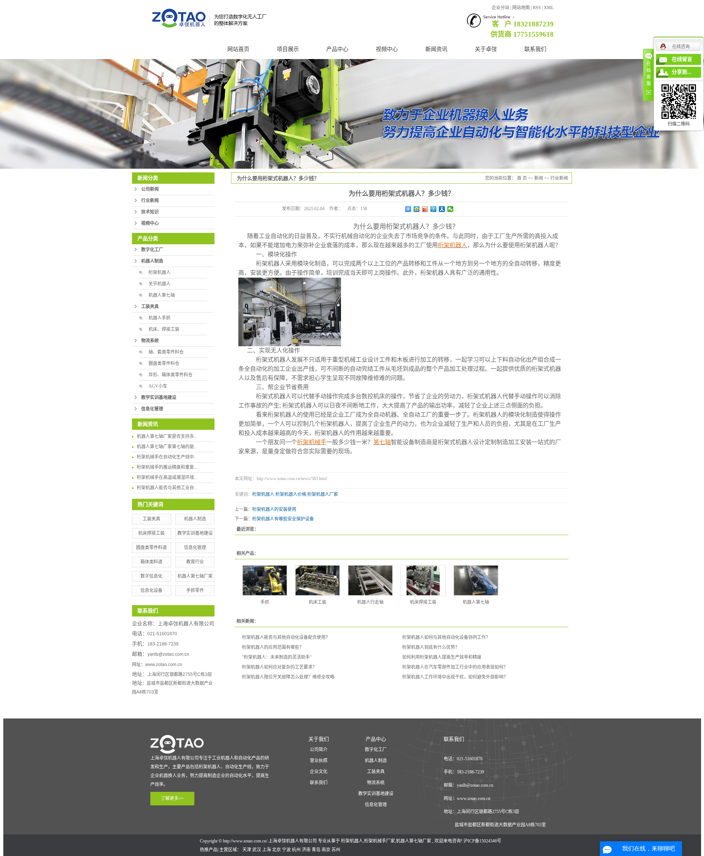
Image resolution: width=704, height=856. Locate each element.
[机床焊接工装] (423, 580)
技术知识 (150, 212)
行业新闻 (150, 200)
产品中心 (337, 49)
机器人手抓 (159, 318)
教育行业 (195, 561)
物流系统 (150, 340)
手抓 (264, 602)
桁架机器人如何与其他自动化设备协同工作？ (446, 637)
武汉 (256, 849)
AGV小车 (157, 386)
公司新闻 (150, 189)
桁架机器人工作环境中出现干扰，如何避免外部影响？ (455, 677)
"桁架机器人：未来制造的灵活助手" (277, 657)
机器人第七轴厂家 (195, 576)
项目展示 (288, 49)
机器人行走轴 (370, 602)
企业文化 (318, 771)
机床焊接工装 (151, 533)
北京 (276, 849)
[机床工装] (317, 580)
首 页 (522, 178)
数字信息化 (151, 576)
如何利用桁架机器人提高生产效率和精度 (441, 657)
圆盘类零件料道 (151, 547)
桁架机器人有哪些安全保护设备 (283, 519)
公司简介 (318, 749)
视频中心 (387, 49)
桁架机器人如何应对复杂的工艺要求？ (279, 667)
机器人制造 (152, 261)
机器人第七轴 (161, 295)
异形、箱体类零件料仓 (170, 374)
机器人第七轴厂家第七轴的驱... (167, 446)
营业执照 (318, 760)
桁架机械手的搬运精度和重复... (167, 467)
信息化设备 (151, 590)
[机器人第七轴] (476, 580)
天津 (246, 849)
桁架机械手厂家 (379, 841)
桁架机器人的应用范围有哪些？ (273, 647)
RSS (537, 7)
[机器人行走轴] (370, 580)
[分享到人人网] (442, 209)
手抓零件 (195, 590)
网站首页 (238, 49)
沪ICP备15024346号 (482, 841)
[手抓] (264, 580)
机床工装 (317, 602)
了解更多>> (172, 798)
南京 (326, 849)
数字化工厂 (152, 249)
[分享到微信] (450, 209)
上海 (266, 849)
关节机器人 (159, 283)
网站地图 (521, 7)
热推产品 (208, 849)
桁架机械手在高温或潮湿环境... (167, 477)
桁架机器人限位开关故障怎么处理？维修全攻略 (288, 677)
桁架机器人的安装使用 (274, 509)
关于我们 (318, 739)
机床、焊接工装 (163, 329)
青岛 (316, 849)
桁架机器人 (159, 272)
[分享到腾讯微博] (433, 209)
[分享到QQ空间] (417, 209)
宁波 (286, 849)
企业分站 (500, 7)
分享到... (682, 72)
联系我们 (535, 49)
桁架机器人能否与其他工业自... (167, 487)
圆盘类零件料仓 (163, 363)
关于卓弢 (486, 49)
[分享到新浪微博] (425, 209)
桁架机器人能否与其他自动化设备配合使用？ (286, 637)
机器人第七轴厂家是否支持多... (167, 436)
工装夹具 (150, 306)
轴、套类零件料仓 (166, 352)
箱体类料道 (151, 561)
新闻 (538, 178)
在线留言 (682, 59)
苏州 (335, 849)
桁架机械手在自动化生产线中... (167, 457)
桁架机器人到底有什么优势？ (430, 647)
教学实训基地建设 (158, 397)
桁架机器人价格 (290, 494)
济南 (306, 849)
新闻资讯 (436, 49)
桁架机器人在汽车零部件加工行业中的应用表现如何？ (455, 667)
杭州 (296, 849)
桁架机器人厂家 (322, 494)
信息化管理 (152, 408)
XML (549, 7)
